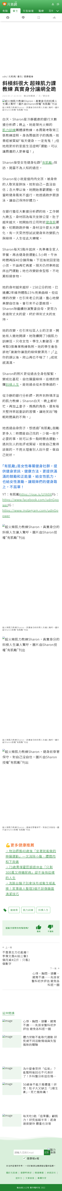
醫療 (41, 11)
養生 (15, 11)
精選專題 (39, 1173)
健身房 (51, 222)
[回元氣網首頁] (12, 4)
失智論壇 (28, 11)
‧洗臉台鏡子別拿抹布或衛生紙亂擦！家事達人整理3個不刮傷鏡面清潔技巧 (31, 888)
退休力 (19, 1178)
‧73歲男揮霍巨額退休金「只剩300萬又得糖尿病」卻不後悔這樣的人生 (30, 872)
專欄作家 (42, 1178)
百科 (51, 11)
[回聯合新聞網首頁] (4, 4)
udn (4, 76)
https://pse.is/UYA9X (36, 494)
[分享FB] (8, 17)
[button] (57, 10)
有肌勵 (47, 162)
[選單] (58, 4)
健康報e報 (33, 1158)
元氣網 (12, 76)
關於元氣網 (11, 1173)
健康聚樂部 (26, 1173)
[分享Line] (23, 17)
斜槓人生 (12, 384)
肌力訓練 (9, 130)
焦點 (5, 11)
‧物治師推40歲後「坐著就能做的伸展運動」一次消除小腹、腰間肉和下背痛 (31, 856)
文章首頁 (29, 1178)
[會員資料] (53, 4)
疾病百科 (51, 1173)
